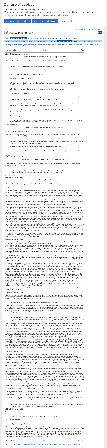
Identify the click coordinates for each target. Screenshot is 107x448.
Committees (52, 41)
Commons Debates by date (75, 44)
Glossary (13, 444)
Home (7, 38)
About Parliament (48, 38)
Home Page (80, 50)
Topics (90, 41)
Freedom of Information (30, 444)
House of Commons (11, 41)
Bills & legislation (42, 41)
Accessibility (75, 29)
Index (45, 50)
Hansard (53, 44)
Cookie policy (69, 444)
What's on (32, 41)
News (85, 41)
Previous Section (11, 50)
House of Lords (23, 41)
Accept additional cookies (17, 21)
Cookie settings (68, 21)
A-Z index (6, 444)
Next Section (10, 440)
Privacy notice (62, 444)
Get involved (60, 38)
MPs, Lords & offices (34, 38)
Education (75, 38)
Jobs (38, 444)
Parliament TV (77, 41)
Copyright (54, 444)
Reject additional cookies (45, 21)
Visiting (67, 38)
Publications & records (64, 41)
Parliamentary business (18, 38)
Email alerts (83, 29)
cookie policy (62, 15)
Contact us (99, 29)
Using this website (46, 444)
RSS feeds (91, 29)
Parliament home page (17, 44)
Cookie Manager (77, 444)
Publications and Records (43, 44)
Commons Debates (62, 44)
